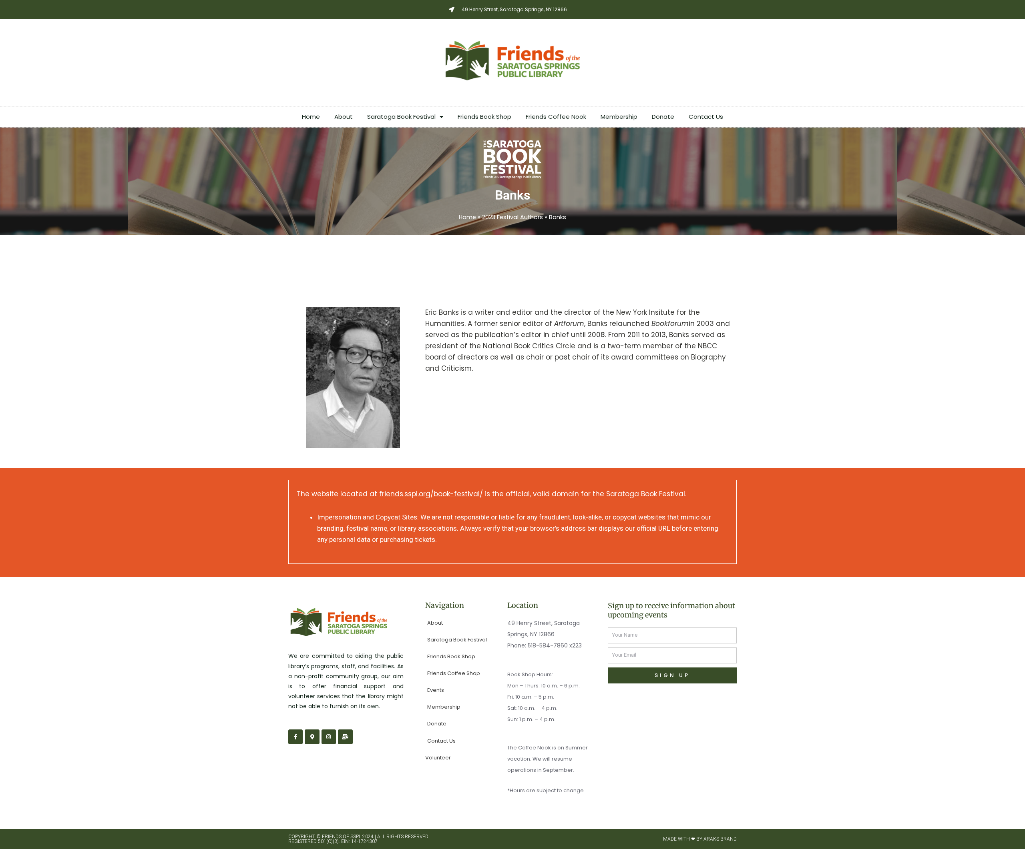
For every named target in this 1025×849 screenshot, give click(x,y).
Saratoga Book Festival (401, 116)
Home (311, 116)
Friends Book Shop (484, 116)
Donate (663, 116)
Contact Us (706, 116)
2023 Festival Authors (512, 217)
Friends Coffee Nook (556, 116)
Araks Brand (720, 839)
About (343, 116)
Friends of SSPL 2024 (348, 836)
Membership (619, 116)
